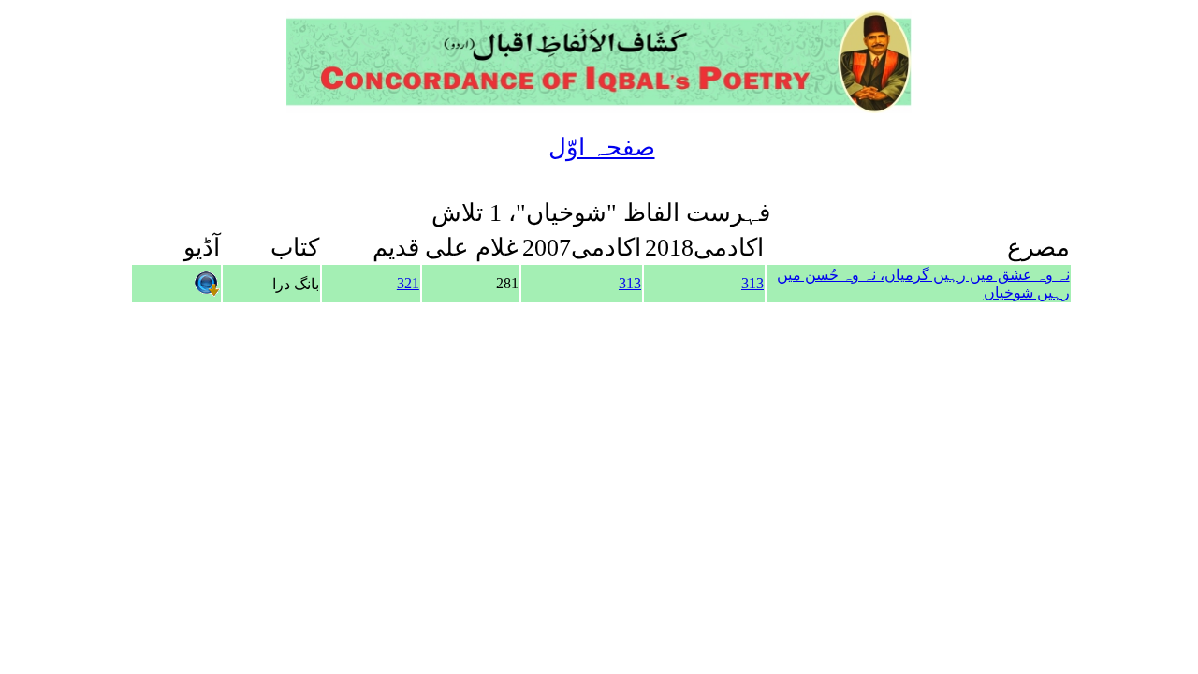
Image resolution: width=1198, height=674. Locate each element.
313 (752, 283)
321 (408, 283)
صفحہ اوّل (601, 147)
